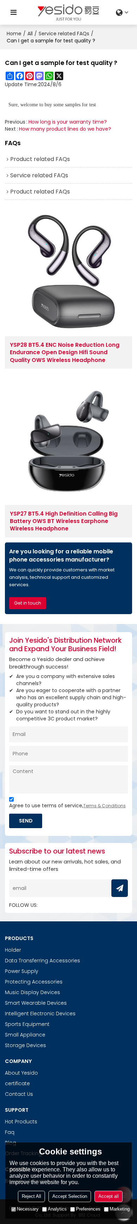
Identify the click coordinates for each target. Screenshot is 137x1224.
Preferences (88, 1209)
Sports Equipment (27, 1024)
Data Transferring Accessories (42, 960)
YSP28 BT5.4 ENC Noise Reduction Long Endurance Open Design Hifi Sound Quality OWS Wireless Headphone (64, 352)
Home (14, 33)
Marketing (120, 1209)
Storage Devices (25, 1045)
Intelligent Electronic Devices (40, 1013)
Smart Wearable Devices (36, 1002)
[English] (123, 12)
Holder (13, 949)
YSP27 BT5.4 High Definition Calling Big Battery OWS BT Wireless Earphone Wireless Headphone (64, 521)
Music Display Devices (32, 992)
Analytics (57, 1209)
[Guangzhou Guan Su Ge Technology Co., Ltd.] (68, 12)
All (30, 33)
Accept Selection (69, 1196)
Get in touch (27, 603)
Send (26, 820)
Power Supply (21, 971)
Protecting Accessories (34, 981)
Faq (9, 1132)
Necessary (28, 1209)
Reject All (31, 1196)
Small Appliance (25, 1034)
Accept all (108, 1196)
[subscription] (119, 888)
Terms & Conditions (104, 806)
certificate (17, 1083)
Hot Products (21, 1121)
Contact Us (19, 1094)
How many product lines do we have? (65, 128)
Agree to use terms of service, (67, 805)
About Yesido (21, 1072)
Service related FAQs (64, 33)
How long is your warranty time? (67, 121)
